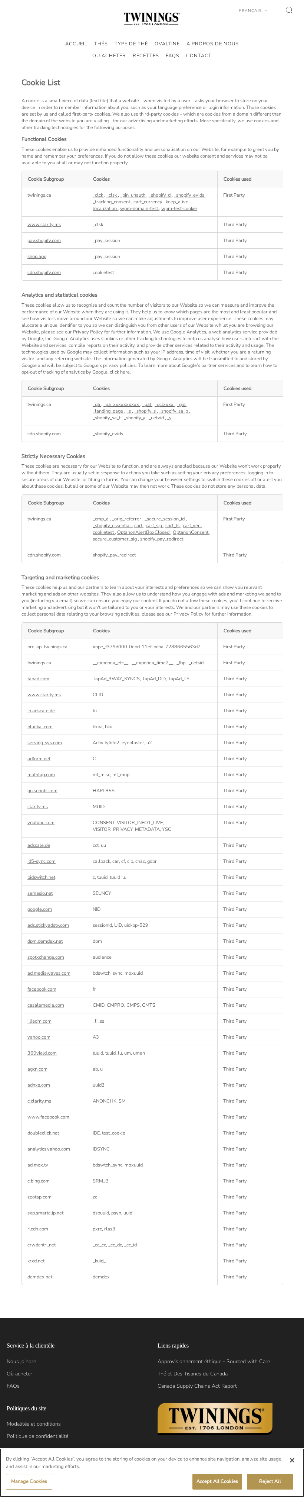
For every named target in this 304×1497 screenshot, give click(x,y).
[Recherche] (289, 10)
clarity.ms (37, 806)
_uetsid (196, 662)
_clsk (112, 195)
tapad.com (38, 678)
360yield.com (42, 1053)
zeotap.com (39, 1197)
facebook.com (41, 989)
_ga (97, 404)
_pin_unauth (133, 195)
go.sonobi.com (42, 790)
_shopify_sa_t (107, 417)
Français (251, 10)
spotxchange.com (45, 957)
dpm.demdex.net (45, 941)
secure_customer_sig (115, 539)
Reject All (270, 1481)
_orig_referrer (127, 519)
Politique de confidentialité (37, 1436)
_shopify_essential (112, 525)
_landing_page (108, 411)
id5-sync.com (41, 861)
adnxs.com (38, 1085)
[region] (152, 1472)
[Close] (292, 1460)
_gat (147, 404)
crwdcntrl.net (41, 1245)
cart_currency (148, 202)
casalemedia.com (45, 1005)
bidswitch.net (41, 877)
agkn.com (37, 1069)
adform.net (38, 758)
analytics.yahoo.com (48, 1149)
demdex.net (39, 1277)
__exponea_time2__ (153, 662)
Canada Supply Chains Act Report (197, 1386)
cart (138, 525)
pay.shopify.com (44, 240)
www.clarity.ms (44, 224)
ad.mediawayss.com (48, 973)
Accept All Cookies (217, 1481)
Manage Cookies (29, 1481)
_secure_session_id (165, 519)
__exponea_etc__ (111, 662)
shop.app (36, 256)
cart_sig (154, 525)
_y (169, 417)
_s (129, 411)
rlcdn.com (37, 1229)
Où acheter (19, 1373)
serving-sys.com (44, 742)
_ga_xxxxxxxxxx (121, 404)
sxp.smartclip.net (45, 1213)
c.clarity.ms (39, 1101)
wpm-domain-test (139, 208)
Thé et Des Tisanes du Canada (193, 1373)
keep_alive (177, 202)
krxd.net (35, 1261)
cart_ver (192, 525)
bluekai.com (40, 726)
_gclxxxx (165, 404)
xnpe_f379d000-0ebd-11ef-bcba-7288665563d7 (147, 646)
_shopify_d (160, 195)
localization (105, 208)
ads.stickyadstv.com (48, 925)
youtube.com (40, 822)
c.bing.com (38, 1181)
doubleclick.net (43, 1133)
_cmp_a (101, 519)
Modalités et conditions (34, 1423)
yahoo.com (38, 1037)
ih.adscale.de (41, 710)
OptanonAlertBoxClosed (144, 532)
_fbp (181, 662)
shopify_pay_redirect (161, 539)
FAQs (13, 1386)
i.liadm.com (39, 1021)
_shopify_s (145, 411)
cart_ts (173, 525)
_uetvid (157, 417)
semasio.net (40, 893)
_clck (98, 195)
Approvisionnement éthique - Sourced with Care (214, 1361)
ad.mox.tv (37, 1165)
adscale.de (38, 845)
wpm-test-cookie (179, 208)
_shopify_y (135, 417)
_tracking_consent (112, 202)
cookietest (104, 532)
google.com (39, 909)
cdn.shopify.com (44, 272)
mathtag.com (41, 774)
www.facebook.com (48, 1117)
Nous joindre (21, 1361)
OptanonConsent (191, 532)
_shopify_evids (189, 195)
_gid (181, 404)
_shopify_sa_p (174, 411)
